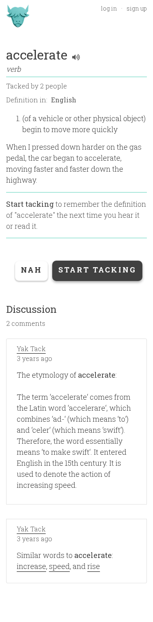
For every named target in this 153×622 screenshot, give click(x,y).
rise (93, 566)
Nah (31, 269)
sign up (136, 8)
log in (109, 8)
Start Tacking (97, 269)
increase (31, 566)
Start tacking (30, 204)
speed (59, 566)
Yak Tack (31, 348)
